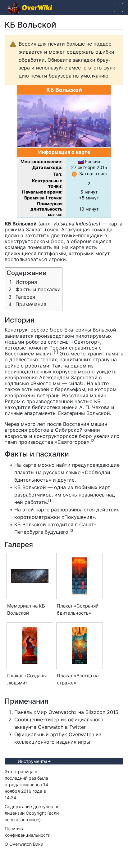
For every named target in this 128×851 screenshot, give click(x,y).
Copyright (36, 813)
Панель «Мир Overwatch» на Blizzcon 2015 (66, 712)
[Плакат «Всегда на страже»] (79, 645)
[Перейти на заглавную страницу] (30, 8)
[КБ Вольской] (64, 120)
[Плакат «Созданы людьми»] (30, 645)
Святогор (85, 342)
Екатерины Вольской (90, 330)
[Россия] (81, 161)
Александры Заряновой (68, 377)
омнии (92, 430)
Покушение (78, 517)
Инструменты (32, 761)
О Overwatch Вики (24, 844)
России (58, 348)
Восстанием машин (29, 353)
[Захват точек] (74, 173)
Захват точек (93, 173)
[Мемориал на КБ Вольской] (29, 576)
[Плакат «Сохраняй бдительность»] (79, 576)
